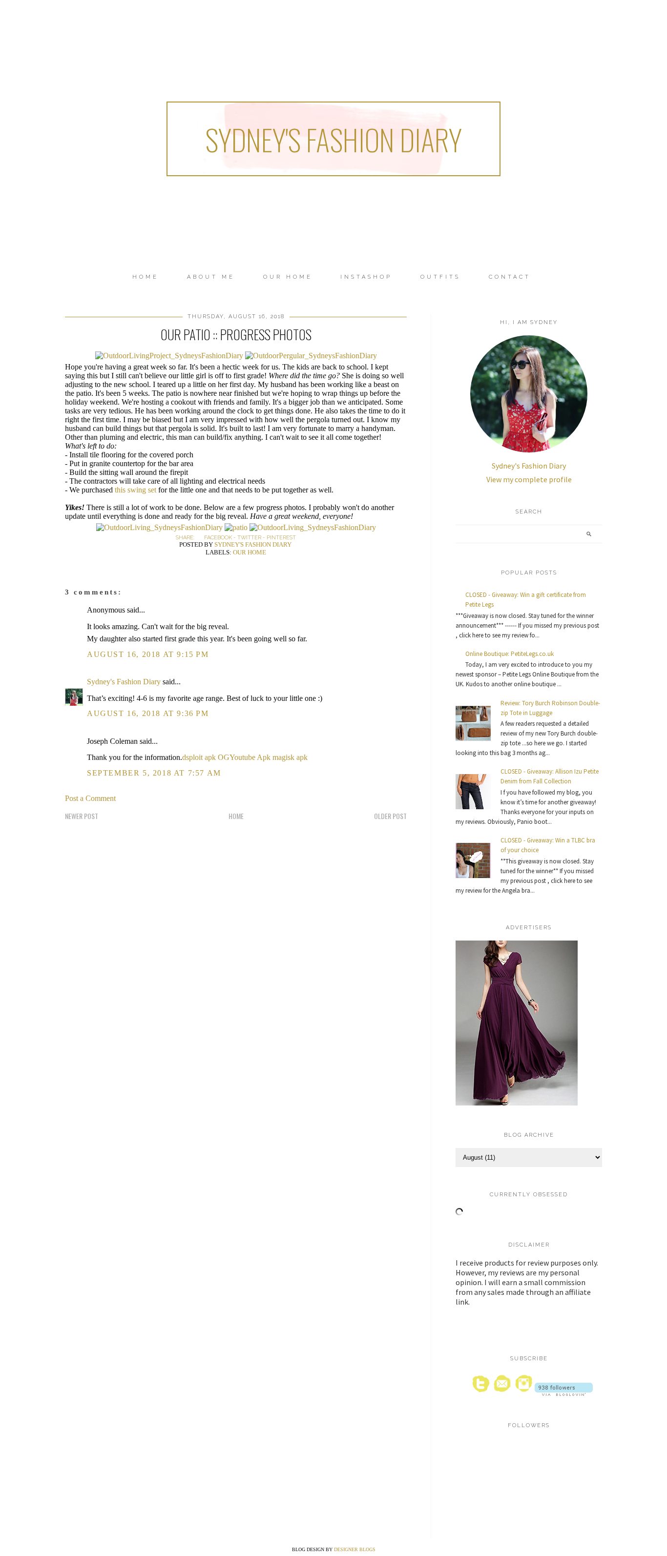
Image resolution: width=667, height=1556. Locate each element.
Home (145, 277)
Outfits (440, 277)
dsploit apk (199, 757)
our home (249, 552)
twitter (249, 537)
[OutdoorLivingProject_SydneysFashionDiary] (169, 355)
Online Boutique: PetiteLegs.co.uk (509, 654)
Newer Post (81, 816)
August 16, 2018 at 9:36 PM (148, 713)
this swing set (135, 490)
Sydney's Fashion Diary (333, 139)
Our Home (288, 277)
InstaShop (366, 277)
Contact (510, 277)
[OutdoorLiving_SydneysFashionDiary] (159, 527)
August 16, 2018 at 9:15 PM (148, 654)
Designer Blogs (354, 1549)
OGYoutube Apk (244, 757)
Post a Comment (90, 798)
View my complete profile (529, 479)
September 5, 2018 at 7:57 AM (154, 773)
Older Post (390, 816)
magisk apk (290, 757)
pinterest (281, 537)
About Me (211, 277)
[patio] (236, 527)
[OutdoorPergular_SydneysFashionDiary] (311, 355)
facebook (218, 537)
